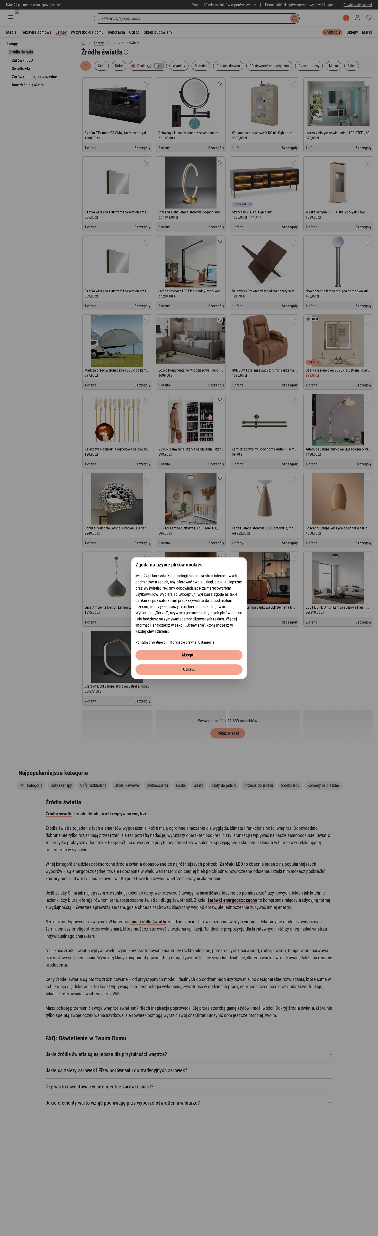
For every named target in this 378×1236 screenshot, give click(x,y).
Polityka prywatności (151, 642)
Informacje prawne (182, 642)
